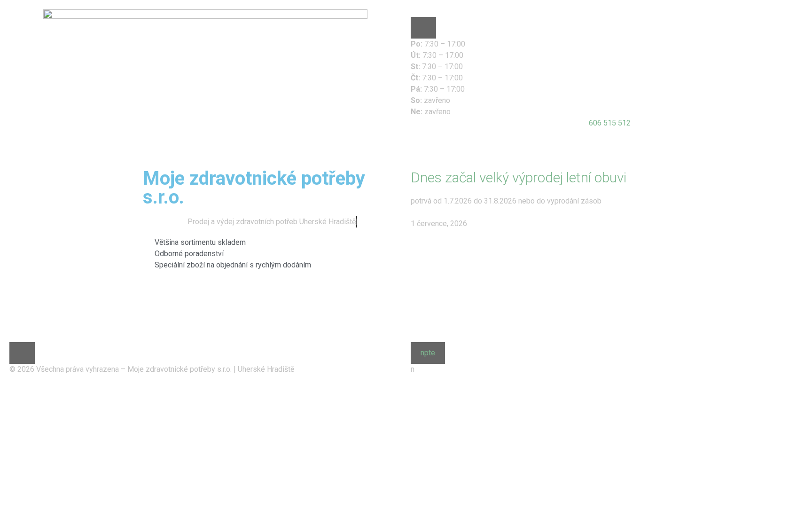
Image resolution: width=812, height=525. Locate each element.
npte (428, 352)
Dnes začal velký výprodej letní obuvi (518, 177)
